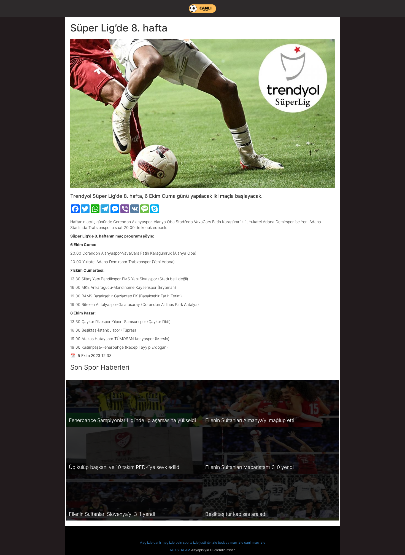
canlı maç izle (164, 542)
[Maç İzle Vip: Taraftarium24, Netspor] (202, 8)
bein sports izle (187, 542)
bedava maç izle (230, 542)
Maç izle (146, 542)
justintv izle (208, 542)
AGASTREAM (180, 550)
